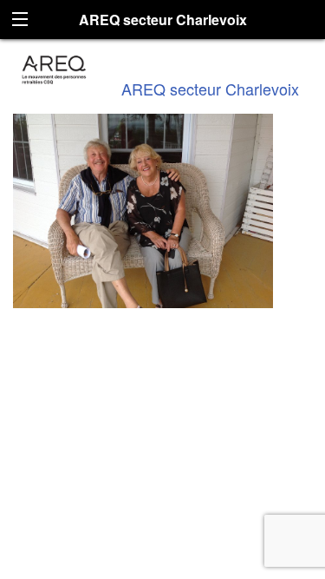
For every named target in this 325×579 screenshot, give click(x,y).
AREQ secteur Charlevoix (210, 88)
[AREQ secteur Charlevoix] (54, 67)
